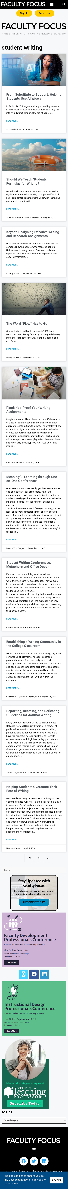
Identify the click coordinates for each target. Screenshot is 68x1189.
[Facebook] (34, 974)
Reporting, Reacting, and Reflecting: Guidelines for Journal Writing (33, 713)
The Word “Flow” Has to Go (26, 323)
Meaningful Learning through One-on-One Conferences (32, 479)
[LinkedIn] (44, 974)
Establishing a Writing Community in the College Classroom (33, 644)
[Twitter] (34, 1161)
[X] (23, 974)
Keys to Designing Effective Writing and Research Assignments (32, 234)
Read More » (12, 121)
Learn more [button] (11, 1183)
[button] (51, 4)
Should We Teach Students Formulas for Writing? (26, 181)
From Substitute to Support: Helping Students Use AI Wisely (33, 96)
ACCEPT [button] (56, 1180)
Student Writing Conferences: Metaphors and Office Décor (28, 565)
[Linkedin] (44, 1161)
